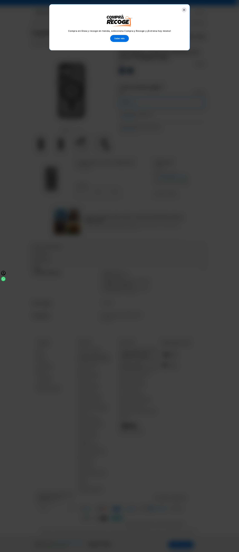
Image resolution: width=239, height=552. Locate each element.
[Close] (184, 9)
